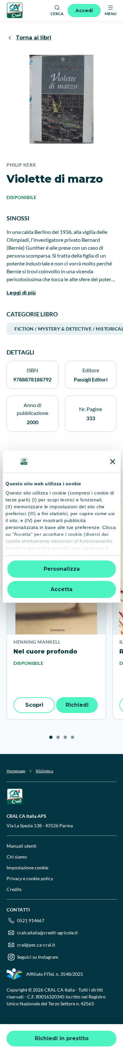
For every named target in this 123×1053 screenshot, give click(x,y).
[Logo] (15, 10)
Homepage (16, 770)
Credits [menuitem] (14, 889)
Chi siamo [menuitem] (17, 856)
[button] (50, 737)
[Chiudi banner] (112, 461)
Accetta (61, 589)
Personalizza (62, 569)
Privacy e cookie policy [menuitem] (30, 878)
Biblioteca (44, 770)
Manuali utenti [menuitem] (21, 846)
